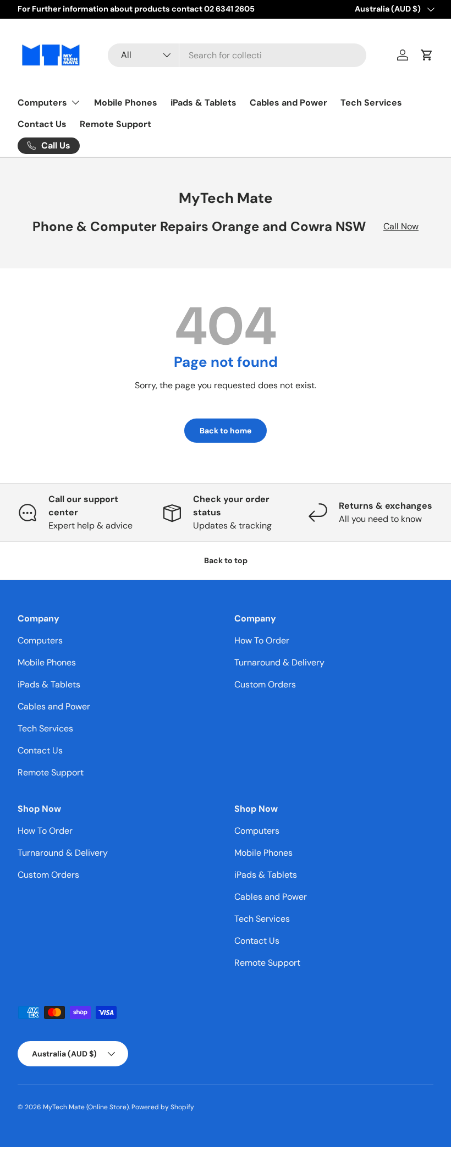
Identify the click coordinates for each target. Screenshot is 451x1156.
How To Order (261, 640)
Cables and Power (288, 102)
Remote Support (115, 124)
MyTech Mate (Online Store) (86, 1107)
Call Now (401, 226)
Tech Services (371, 102)
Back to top (226, 560)
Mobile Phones (125, 102)
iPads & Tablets (203, 102)
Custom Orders (265, 684)
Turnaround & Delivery (279, 662)
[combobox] (237, 55)
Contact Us (42, 124)
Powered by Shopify (162, 1107)
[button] (427, 55)
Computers (40, 640)
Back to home (225, 431)
